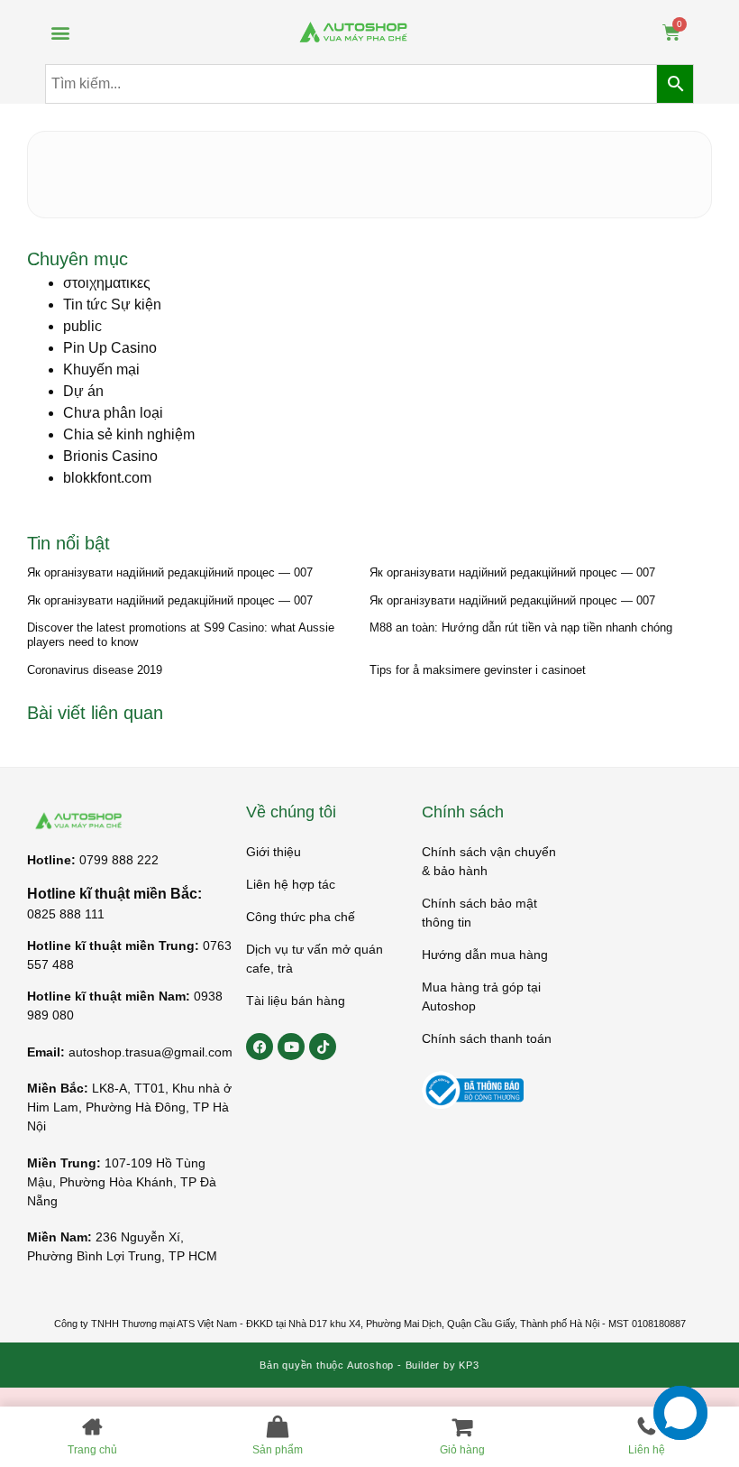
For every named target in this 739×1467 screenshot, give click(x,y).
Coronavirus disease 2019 (94, 670)
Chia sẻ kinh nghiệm (129, 434)
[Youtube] (291, 1046)
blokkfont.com (107, 477)
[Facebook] (259, 1046)
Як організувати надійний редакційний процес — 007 (170, 572)
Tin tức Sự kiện (112, 304)
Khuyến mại (101, 369)
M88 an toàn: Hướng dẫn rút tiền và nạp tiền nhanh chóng (521, 627)
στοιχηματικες (107, 283)
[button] (60, 32)
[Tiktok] (322, 1046)
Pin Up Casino (110, 347)
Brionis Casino (110, 456)
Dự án (83, 391)
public (82, 326)
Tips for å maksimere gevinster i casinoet (478, 670)
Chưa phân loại (113, 412)
